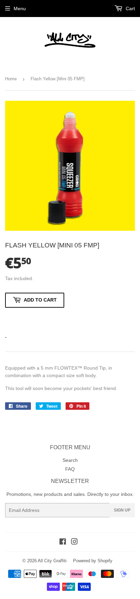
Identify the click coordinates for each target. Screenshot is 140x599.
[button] (34, 318)
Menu (20, 8)
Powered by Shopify (92, 560)
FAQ (70, 469)
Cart (129, 8)
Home (11, 78)
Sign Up (122, 510)
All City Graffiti (52, 560)
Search (70, 460)
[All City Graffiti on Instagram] (74, 542)
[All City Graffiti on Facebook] (62, 542)
